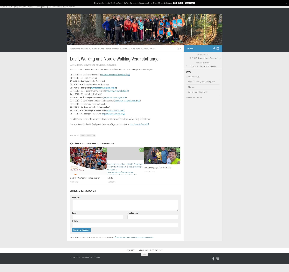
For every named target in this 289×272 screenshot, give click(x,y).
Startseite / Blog (193, 77)
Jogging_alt (98, 49)
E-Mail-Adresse (133, 213)
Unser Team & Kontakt (195, 97)
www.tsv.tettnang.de (114, 110)
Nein (181, 3)
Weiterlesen (189, 3)
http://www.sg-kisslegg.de (112, 114)
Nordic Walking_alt (114, 49)
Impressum (131, 250)
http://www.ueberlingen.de (114, 97)
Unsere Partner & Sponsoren (198, 92)
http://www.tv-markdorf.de (116, 91)
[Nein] (286, 3)
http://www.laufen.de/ (138, 124)
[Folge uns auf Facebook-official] (214, 48)
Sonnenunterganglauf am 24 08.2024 (157, 167)
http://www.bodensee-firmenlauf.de (114, 74)
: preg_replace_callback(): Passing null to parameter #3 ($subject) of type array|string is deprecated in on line (125, 171)
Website (75, 221)
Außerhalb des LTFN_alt (81, 49)
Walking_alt (150, 49)
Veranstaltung (91, 135)
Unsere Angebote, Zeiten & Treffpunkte (201, 82)
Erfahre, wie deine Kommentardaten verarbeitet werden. (134, 237)
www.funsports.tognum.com (102, 88)
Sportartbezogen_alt (134, 49)
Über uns (191, 87)
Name (74, 213)
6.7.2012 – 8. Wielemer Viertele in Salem (85, 178)
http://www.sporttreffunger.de (126, 101)
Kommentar (76, 198)
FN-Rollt (110, 178)
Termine (83, 135)
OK (175, 3)
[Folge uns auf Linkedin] (217, 48)
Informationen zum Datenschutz (150, 250)
